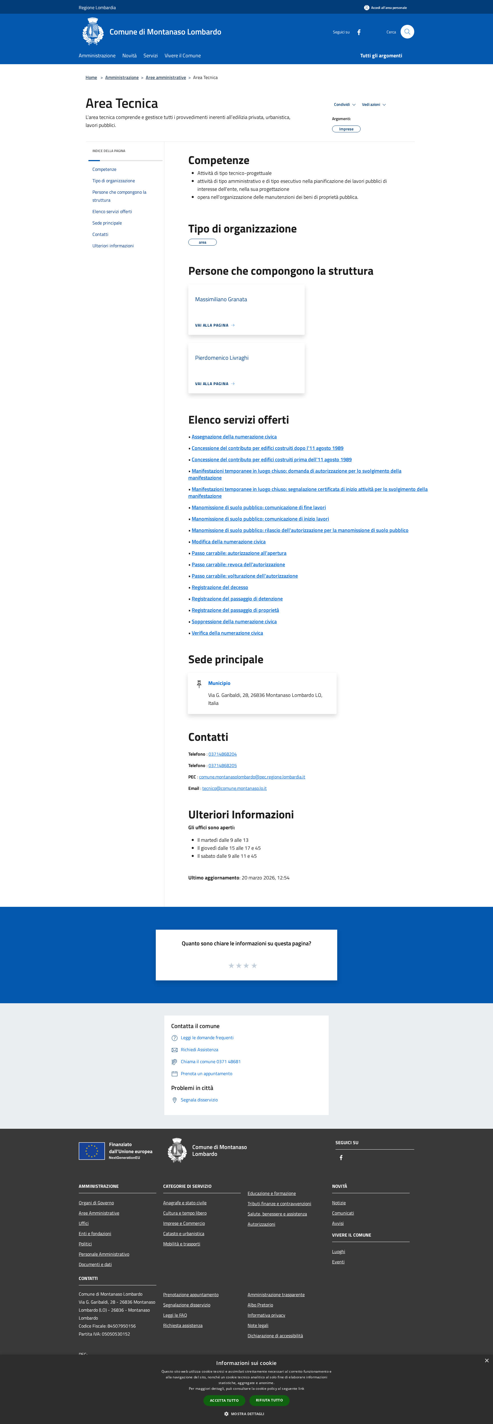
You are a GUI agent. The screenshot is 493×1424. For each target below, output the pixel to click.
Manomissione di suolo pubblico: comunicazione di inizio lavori (260, 519)
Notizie (339, 1202)
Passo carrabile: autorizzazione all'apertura (239, 553)
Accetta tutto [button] (224, 1400)
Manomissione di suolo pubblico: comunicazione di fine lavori (259, 507)
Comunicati (343, 1212)
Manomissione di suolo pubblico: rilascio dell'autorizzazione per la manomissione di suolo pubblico (300, 530)
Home (91, 77)
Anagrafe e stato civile (185, 1202)
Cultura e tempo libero (185, 1212)
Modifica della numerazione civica (229, 541)
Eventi (338, 1261)
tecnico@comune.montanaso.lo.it (234, 788)
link (301, 1388)
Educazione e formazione (272, 1193)
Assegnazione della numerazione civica (234, 436)
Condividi (342, 104)
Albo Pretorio (260, 1304)
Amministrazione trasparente (276, 1294)
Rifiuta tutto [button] (269, 1400)
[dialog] (246, 1389)
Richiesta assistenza (183, 1325)
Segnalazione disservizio (186, 1304)
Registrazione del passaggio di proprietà (235, 610)
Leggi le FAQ (175, 1315)
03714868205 (223, 765)
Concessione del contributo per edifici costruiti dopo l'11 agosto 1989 (268, 448)
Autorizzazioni (261, 1224)
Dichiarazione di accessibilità (275, 1335)
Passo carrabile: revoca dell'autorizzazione (238, 564)
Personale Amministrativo (104, 1254)
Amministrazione (122, 77)
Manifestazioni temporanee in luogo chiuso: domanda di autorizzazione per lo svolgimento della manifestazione (294, 474)
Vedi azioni (371, 104)
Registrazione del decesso (220, 587)
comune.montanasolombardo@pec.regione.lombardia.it (252, 776)
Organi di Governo (96, 1202)
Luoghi (338, 1251)
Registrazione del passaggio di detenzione (237, 598)
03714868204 (223, 754)
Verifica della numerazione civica (227, 633)
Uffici (84, 1223)
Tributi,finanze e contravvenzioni (279, 1203)
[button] (246, 1413)
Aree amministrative (166, 77)
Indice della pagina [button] (108, 150)
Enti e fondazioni (95, 1233)
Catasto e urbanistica (183, 1233)
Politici (85, 1243)
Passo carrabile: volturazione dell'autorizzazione (245, 576)
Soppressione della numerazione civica (234, 621)
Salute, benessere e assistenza (277, 1213)
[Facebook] (356, 31)
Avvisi (338, 1223)
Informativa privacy (266, 1315)
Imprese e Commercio (184, 1223)
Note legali (258, 1325)
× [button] (486, 1361)
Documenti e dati (95, 1264)
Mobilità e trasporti (181, 1243)
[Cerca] (407, 32)
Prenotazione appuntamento (191, 1294)
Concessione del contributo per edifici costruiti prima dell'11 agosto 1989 (272, 459)
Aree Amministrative (99, 1212)
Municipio (219, 683)
